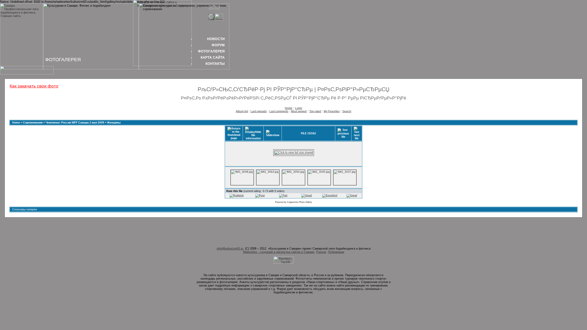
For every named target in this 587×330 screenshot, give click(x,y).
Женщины (114, 122)
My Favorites (332, 111)
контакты (215, 64)
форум (218, 45)
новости (216, 39)
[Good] (306, 195)
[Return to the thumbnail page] (234, 133)
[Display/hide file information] (253, 133)
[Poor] (260, 195)
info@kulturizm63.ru (230, 248)
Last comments (278, 111)
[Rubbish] (237, 195)
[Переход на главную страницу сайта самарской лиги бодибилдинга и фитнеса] (162, 65)
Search (346, 111)
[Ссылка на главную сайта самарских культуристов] (211, 19)
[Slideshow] (273, 133)
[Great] (351, 195)
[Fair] (283, 195)
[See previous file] (343, 133)
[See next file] (357, 133)
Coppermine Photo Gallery (299, 202)
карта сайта (213, 57)
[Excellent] (329, 195)
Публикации (336, 252)
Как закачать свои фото (34, 86)
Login (298, 108)
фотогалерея (211, 51)
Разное (321, 252)
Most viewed (299, 111)
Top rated (315, 111)
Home (288, 108)
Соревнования (33, 122)
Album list (242, 111)
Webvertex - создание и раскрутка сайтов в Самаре (278, 252)
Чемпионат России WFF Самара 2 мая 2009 (75, 122)
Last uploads (259, 111)
